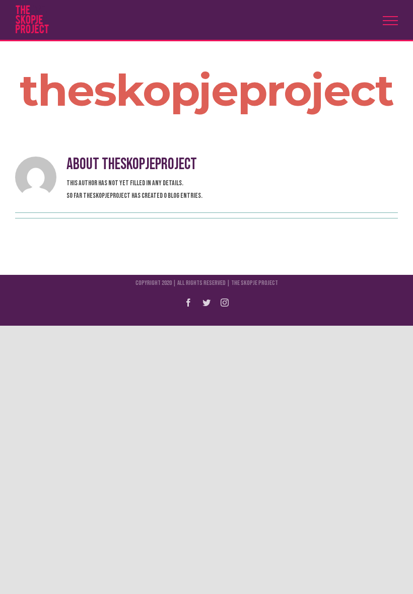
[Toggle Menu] (390, 20)
